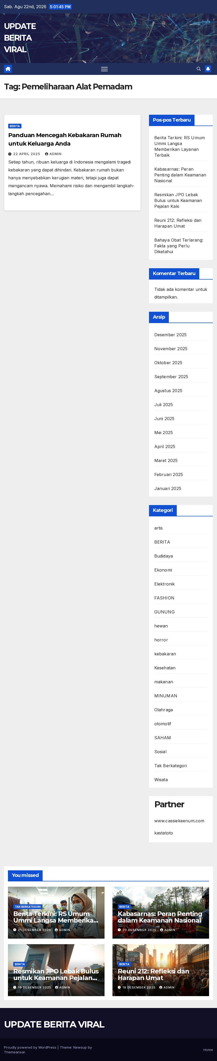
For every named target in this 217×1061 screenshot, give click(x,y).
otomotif (162, 723)
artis (158, 528)
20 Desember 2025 (140, 930)
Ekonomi (163, 570)
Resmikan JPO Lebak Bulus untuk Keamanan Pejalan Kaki (178, 200)
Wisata (161, 779)
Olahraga (163, 709)
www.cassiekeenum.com (179, 820)
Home (208, 1050)
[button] (199, 68)
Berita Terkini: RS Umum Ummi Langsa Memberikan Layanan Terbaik (55, 920)
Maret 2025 (166, 460)
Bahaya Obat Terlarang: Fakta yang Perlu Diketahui (178, 245)
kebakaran (165, 653)
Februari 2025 (168, 474)
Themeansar (14, 1052)
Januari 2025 (167, 488)
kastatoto (163, 833)
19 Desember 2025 (35, 987)
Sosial (160, 751)
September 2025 (171, 376)
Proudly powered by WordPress (30, 1047)
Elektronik (164, 584)
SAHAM (162, 737)
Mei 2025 (163, 432)
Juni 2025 (164, 418)
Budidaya (163, 556)
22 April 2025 (27, 154)
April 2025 (164, 446)
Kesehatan (165, 667)
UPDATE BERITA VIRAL (20, 37)
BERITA (15, 126)
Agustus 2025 (168, 390)
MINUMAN (165, 695)
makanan (163, 681)
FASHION (164, 598)
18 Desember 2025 (140, 987)
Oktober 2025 (168, 362)
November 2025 (171, 348)
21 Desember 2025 (35, 930)
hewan (161, 625)
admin (55, 154)
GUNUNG (164, 611)
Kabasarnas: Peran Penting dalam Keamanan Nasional (180, 174)
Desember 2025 (170, 334)
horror (161, 639)
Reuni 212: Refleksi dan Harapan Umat (153, 974)
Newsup (80, 1047)
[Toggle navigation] (104, 69)
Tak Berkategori (170, 765)
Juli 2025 (163, 404)
